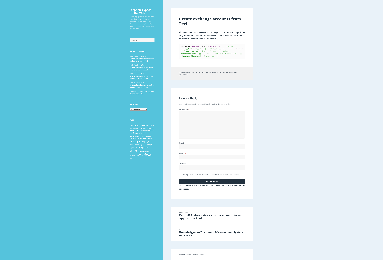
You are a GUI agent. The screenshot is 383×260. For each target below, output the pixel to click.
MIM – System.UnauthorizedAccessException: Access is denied (142, 58)
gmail (152, 130)
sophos (132, 148)
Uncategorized (142, 147)
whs (137, 155)
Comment (184, 110)
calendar (144, 128)
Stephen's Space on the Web (140, 11)
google (132, 133)
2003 (132, 125)
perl (139, 141)
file (146, 130)
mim (144, 139)
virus (141, 151)
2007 (136, 125)
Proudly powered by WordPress (191, 255)
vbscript (134, 150)
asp (131, 128)
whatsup (133, 155)
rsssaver (145, 145)
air (147, 125)
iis (141, 133)
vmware (146, 151)
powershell (134, 144)
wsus (131, 158)
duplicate (133, 130)
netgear (149, 139)
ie (139, 133)
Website (182, 164)
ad (144, 125)
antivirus (151, 125)
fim (148, 130)
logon (144, 136)
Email (182, 153)
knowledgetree (135, 136)
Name (182, 143)
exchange (141, 130)
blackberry (136, 128)
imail (144, 133)
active (140, 125)
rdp (141, 145)
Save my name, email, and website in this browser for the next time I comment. (211, 174)
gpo (136, 133)
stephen (201, 72)
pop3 (147, 142)
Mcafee (132, 139)
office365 (133, 142)
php (143, 142)
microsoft (138, 139)
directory (150, 128)
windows (145, 154)
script (149, 145)
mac (149, 136)
